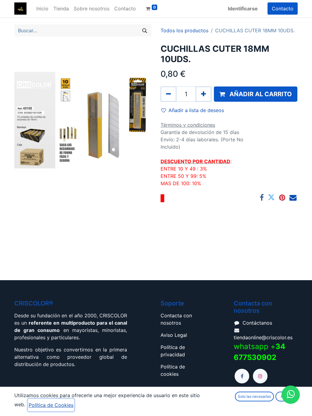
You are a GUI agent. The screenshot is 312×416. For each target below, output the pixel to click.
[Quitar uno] (168, 94)
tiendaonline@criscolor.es (263, 337)
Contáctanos (257, 323)
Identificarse (243, 8)
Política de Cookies (51, 405)
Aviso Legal (174, 335)
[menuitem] (42, 8)
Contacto (282, 8)
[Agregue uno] (203, 94)
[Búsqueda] (144, 30)
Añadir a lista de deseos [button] (196, 110)
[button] (255, 94)
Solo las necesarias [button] (254, 396)
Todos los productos (184, 30)
